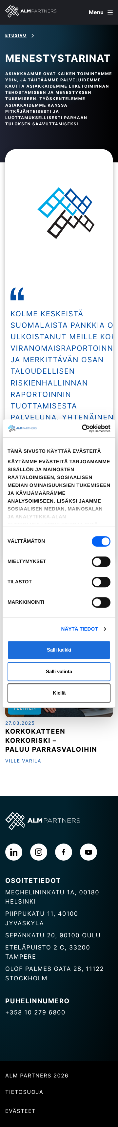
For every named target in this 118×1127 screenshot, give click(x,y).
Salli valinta (59, 671)
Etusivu (16, 35)
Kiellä (59, 693)
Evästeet (20, 1111)
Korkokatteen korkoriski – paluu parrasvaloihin (51, 740)
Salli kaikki (59, 650)
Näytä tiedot (79, 629)
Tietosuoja (24, 1092)
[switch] (101, 561)
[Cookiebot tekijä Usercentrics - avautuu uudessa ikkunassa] (83, 428)
